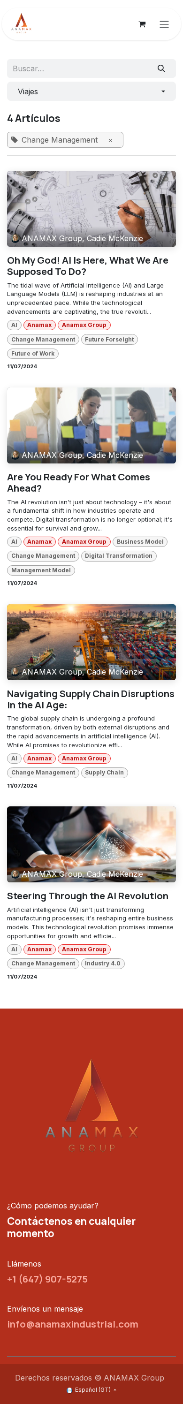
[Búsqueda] (161, 68)
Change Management (43, 339)
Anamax (39, 324)
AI (14, 324)
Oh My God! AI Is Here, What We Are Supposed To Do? (87, 265)
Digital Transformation (118, 555)
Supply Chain (104, 772)
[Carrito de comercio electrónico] (141, 24)
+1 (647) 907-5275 (47, 1278)
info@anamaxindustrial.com (72, 1323)
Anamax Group (84, 324)
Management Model (41, 570)
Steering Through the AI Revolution (87, 895)
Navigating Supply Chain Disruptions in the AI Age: (91, 699)
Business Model (140, 541)
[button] (91, 91)
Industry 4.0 (103, 963)
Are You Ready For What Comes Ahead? (78, 482)
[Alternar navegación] (164, 24)
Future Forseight (109, 339)
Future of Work (32, 353)
